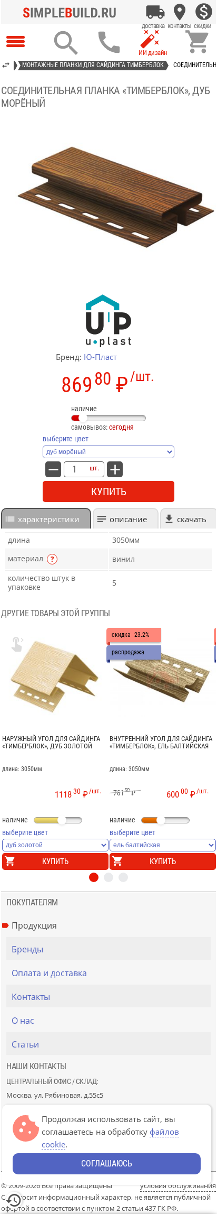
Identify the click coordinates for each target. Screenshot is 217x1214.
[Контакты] (179, 12)
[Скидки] (204, 12)
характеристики (49, 519)
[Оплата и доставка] (155, 12)
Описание (128, 519)
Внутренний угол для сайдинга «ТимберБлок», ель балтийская (161, 742)
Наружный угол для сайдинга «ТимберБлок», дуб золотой (51, 742)
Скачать (191, 519)
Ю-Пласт (100, 356)
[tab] (46, 518)
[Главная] (72, 12)
